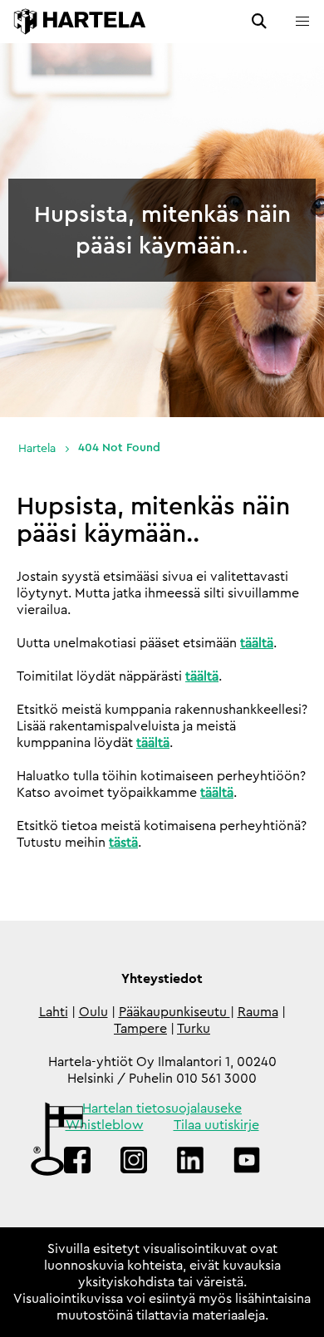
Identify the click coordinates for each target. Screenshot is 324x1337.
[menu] (302, 21)
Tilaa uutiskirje (216, 1125)
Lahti (53, 1012)
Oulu (93, 1012)
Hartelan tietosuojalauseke (162, 1108)
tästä (123, 842)
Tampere (140, 1028)
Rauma (258, 1012)
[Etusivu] (80, 21)
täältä (256, 643)
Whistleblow (105, 1125)
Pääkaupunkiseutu (174, 1012)
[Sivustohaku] (259, 21)
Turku (193, 1028)
